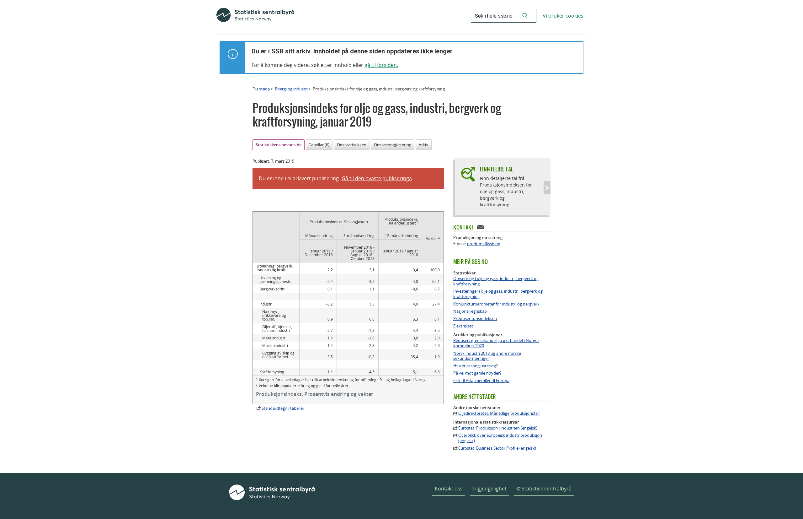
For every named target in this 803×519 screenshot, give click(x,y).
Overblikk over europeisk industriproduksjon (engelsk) (500, 438)
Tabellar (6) (319, 145)
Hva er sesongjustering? (475, 366)
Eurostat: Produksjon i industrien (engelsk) (497, 428)
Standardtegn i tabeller (283, 408)
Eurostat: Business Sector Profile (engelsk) (497, 448)
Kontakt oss (449, 488)
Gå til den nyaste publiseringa (377, 178)
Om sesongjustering (392, 145)
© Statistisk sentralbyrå (544, 488)
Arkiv (423, 145)
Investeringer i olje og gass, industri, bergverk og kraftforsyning (498, 294)
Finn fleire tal (496, 169)
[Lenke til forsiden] (255, 16)
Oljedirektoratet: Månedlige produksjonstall (499, 413)
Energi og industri (292, 89)
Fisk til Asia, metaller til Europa (481, 380)
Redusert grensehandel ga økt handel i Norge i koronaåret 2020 (496, 343)
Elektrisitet (463, 326)
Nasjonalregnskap (470, 311)
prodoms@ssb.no (483, 243)
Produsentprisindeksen (475, 318)
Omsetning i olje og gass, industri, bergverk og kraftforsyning (496, 281)
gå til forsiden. (381, 65)
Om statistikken (351, 145)
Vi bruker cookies (563, 15)
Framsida (261, 89)
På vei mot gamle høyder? (477, 373)
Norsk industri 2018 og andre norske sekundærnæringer (487, 356)
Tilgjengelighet (489, 488)
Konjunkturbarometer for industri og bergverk (496, 304)
